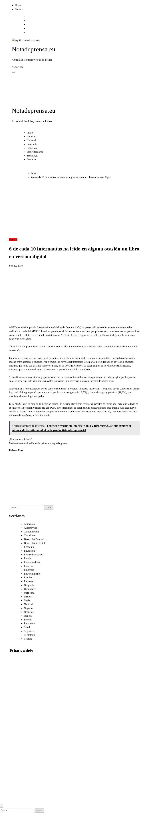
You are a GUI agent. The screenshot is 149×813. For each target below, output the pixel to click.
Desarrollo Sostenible (35, 543)
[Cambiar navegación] (13, 72)
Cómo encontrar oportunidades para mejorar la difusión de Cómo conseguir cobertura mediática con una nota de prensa (18, 786)
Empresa (28, 566)
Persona (28, 619)
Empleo (28, 558)
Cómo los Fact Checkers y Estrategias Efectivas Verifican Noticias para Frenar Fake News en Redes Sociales (33, 480)
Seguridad (29, 631)
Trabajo (28, 638)
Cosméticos (30, 535)
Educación (29, 550)
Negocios (28, 612)
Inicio (30, 132)
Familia (28, 577)
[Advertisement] (74, 210)
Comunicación (31, 531)
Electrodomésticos (33, 554)
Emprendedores (35, 151)
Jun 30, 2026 (31, 502)
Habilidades (30, 589)
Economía (32, 144)
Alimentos (29, 524)
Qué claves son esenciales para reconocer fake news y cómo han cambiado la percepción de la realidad (52, 476)
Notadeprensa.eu (33, 49)
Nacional (31, 140)
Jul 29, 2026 (12, 498)
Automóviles (30, 527)
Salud (27, 627)
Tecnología (32, 155)
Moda (27, 600)
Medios (27, 596)
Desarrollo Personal (34, 539)
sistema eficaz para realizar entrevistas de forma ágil (89, 404)
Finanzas (28, 581)
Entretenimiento (32, 573)
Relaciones (29, 623)
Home (18, 5)
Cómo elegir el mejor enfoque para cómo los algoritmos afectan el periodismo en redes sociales (17, 749)
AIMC (12, 327)
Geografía (29, 585)
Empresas (32, 148)
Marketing (29, 592)
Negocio (28, 608)
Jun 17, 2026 (49, 495)
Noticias (31, 136)
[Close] (1, 806)
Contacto (19, 9)
